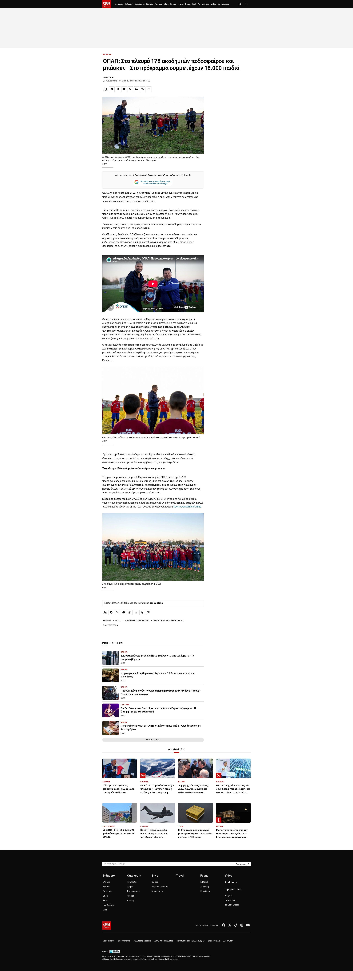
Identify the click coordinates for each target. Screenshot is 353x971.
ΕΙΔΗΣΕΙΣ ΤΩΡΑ (110, 625)
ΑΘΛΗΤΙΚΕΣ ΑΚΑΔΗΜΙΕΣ (137, 620)
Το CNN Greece (232, 905)
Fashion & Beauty (160, 886)
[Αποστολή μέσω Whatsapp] (130, 89)
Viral (105, 910)
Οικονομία (140, 4)
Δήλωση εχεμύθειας (163, 941)
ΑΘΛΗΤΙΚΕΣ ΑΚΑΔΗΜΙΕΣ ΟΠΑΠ (168, 620)
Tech (194, 4)
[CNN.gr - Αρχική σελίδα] (106, 925)
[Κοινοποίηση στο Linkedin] (136, 89)
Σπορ (187, 4)
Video (213, 4)
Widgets (228, 895)
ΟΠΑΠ (118, 620)
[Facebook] (223, 925)
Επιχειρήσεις (133, 891)
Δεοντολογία (124, 941)
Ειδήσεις (119, 4)
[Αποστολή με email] (149, 89)
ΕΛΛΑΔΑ (107, 54)
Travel (180, 4)
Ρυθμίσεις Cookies (142, 941)
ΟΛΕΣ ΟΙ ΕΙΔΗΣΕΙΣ (153, 740)
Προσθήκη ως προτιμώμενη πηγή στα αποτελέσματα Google (155, 182)
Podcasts (231, 882)
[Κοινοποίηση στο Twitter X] (118, 89)
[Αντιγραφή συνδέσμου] (142, 89)
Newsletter (230, 900)
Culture (155, 882)
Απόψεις (204, 886)
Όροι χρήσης (108, 941)
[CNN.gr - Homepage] (106, 4)
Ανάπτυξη (132, 882)
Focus (173, 4)
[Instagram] (242, 925)
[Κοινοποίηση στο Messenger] (124, 89)
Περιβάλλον (108, 905)
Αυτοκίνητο (203, 4)
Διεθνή (130, 900)
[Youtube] (248, 925)
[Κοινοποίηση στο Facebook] (112, 89)
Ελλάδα (149, 4)
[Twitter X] (229, 925)
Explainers (205, 891)
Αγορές (130, 896)
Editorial (204, 882)
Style (166, 4)
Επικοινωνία (214, 941)
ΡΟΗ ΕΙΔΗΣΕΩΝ (112, 643)
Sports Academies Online (187, 506)
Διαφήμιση (228, 941)
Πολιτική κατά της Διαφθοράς (191, 941)
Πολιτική (129, 4)
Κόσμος (158, 4)
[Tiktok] (235, 925)
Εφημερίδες (223, 4)
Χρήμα (130, 886)
